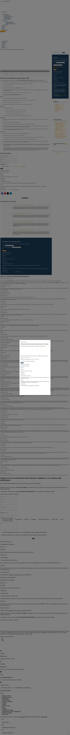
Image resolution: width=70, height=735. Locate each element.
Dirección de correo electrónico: (25, 359)
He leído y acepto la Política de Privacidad (28, 361)
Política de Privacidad (29, 385)
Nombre (21, 357)
